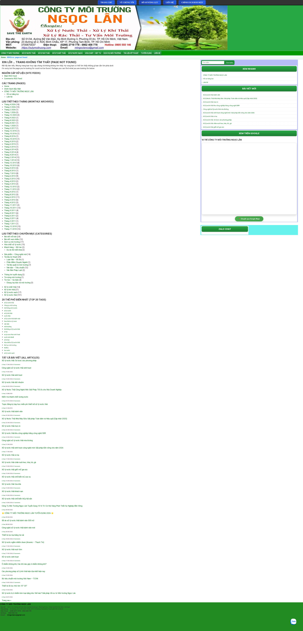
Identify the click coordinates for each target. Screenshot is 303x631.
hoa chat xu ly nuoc (10, 321)
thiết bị (6, 348)
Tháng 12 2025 (10, 115)
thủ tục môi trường (10, 345)
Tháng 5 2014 (10, 152)
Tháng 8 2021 (10, 123)
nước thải (7, 316)
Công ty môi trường (10, 53)
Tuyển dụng (146, 53)
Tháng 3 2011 (10, 221)
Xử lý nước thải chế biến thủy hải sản (17, 499)
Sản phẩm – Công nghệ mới (15, 254)
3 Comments (16, 466)
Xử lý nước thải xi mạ (10, 455)
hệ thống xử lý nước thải (12, 329)
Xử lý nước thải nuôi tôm (12, 549)
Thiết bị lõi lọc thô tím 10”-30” (14, 586)
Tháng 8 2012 (10, 194)
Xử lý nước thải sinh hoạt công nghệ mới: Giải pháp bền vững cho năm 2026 (32, 448)
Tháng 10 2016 (10, 133)
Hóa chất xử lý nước (12, 244)
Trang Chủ (106, 2)
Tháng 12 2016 (10, 131)
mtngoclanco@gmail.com (15, 615)
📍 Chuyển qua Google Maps (249, 219)
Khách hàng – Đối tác (13, 247)
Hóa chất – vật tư (93, 53)
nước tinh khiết (9, 337)
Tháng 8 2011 (10, 213)
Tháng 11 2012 (10, 189)
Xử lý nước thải (29, 53)
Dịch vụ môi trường (112, 53)
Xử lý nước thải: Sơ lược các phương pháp (19, 360)
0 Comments (16, 364)
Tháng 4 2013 (10, 181)
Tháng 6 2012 (10, 197)
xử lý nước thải (9, 303)
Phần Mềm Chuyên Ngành (17, 262)
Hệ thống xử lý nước (10, 308)
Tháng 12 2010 (10, 226)
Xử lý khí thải (44, 53)
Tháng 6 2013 (10, 176)
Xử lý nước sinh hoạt (10, 557)
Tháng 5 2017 (10, 128)
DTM (5, 332)
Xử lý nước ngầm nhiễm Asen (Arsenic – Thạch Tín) (23, 542)
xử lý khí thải (8, 313)
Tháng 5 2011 (10, 218)
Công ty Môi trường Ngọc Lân (15, 604)
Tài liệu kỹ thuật (131, 53)
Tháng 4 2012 (10, 202)
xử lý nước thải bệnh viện (12, 319)
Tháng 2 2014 (10, 157)
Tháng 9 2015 (10, 141)
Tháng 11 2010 (10, 229)
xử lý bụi (6, 340)
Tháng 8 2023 (10, 120)
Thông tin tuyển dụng (13, 274)
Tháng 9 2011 (10, 210)
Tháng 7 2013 (10, 173)
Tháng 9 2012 (10, 192)
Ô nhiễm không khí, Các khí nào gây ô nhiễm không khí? (24, 564)
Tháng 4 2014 (10, 155)
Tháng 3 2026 (10, 107)
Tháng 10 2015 (10, 139)
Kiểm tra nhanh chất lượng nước (15, 397)
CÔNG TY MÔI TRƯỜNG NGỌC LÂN (18, 91)
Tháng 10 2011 (10, 208)
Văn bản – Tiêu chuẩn (15, 267)
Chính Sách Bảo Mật (192, 2)
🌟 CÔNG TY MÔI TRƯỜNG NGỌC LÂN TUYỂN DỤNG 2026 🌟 (27, 513)
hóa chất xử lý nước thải (12, 342)
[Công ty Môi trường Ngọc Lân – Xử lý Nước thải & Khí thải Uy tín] (113, 49)
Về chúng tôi (127, 2)
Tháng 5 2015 (10, 147)
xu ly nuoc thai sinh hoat (12, 334)
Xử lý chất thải (59, 53)
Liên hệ (170, 2)
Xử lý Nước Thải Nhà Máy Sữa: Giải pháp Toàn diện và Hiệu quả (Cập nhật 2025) (34, 419)
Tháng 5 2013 (10, 179)
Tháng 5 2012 (10, 200)
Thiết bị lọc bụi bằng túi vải (13, 535)
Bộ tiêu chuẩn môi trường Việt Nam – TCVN (20, 578)
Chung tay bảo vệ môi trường (18, 283)
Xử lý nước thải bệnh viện (12, 411)
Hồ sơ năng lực (150, 2)
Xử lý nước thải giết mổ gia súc (15, 469)
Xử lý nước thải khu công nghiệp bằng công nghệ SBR (24, 433)
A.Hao (3, 364)
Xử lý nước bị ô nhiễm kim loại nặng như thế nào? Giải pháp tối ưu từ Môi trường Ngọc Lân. (39, 593)
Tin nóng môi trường (12, 277)
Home (3, 57)
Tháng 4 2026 (10, 104)
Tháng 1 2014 (10, 160)
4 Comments (16, 495)
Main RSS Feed (10, 76)
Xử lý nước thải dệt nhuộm (13, 382)
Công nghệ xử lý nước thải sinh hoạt (16, 368)
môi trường (7, 326)
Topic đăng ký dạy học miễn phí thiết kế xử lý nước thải (25, 404)
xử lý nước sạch (9, 353)
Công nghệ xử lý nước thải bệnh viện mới (18, 528)
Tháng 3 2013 (10, 184)
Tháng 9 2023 (10, 118)
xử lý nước (7, 311)
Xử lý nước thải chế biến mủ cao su (16, 477)
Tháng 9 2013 (10, 168)
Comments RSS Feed (13, 78)
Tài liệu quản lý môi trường (17, 265)
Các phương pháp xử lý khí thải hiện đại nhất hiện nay (23, 571)
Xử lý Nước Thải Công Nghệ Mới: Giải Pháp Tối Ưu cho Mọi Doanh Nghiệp (32, 390)
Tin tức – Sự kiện (11, 280)
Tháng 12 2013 (10, 163)
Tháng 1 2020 (10, 126)
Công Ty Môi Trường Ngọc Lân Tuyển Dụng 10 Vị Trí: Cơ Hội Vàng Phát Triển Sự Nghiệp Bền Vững (42, 506)
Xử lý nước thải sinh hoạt (12, 375)
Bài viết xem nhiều (11, 239)
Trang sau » (6, 600)
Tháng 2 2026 (10, 110)
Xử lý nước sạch (75, 53)
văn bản (6, 324)
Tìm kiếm (229, 63)
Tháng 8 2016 (10, 136)
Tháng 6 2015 (10, 144)
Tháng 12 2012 (10, 187)
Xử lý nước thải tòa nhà (11, 484)
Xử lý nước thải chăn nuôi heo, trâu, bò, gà (19, 462)
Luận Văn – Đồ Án (14, 259)
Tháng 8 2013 (10, 171)
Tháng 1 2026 (10, 112)
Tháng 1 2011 (10, 224)
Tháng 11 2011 (10, 205)
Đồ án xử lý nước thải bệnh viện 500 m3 (18, 520)
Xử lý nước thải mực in (11, 426)
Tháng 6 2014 (10, 149)
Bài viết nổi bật (10, 236)
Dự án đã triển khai (14, 250)
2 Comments (16, 437)
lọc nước (7, 350)
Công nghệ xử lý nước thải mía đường (17, 440)
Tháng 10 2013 (10, 165)
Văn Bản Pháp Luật (14, 270)
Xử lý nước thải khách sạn (12, 491)
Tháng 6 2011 (10, 216)
